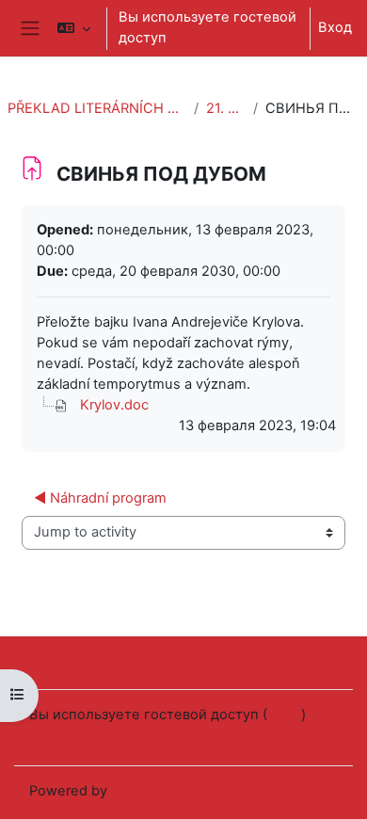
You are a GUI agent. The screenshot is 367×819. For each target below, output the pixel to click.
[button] (74, 28)
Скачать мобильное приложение (142, 738)
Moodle (135, 790)
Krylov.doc (114, 404)
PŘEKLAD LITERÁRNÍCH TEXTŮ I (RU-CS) (97, 108)
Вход (335, 27)
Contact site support (120, 660)
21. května (226, 108)
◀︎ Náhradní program (100, 498)
